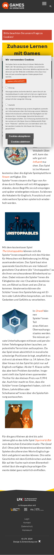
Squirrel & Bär (43, 440)
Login (27, 519)
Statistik (11, 105)
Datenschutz (27, 526)
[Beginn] (16, 5)
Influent (37, 161)
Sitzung (11, 88)
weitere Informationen (16, 81)
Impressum (27, 530)
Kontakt (27, 522)
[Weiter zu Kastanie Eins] (39, 541)
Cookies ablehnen (20, 141)
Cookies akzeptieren (19, 136)
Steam (6, 176)
